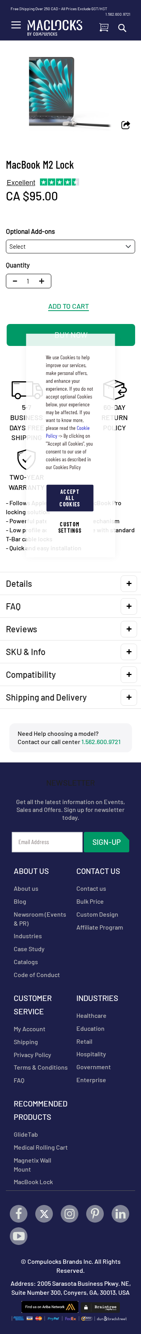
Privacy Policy (32, 1054)
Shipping (26, 1041)
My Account (29, 1028)
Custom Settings (70, 526)
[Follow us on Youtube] (18, 1236)
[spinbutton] (28, 281)
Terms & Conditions (41, 1067)
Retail (84, 1041)
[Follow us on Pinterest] (95, 1214)
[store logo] (54, 26)
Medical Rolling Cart (41, 1147)
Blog (20, 901)
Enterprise (91, 1079)
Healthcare (91, 1015)
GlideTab (26, 1134)
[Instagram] (69, 1214)
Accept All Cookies (70, 497)
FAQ (19, 1080)
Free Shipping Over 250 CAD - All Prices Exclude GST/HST (59, 8)
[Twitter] (44, 1214)
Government (93, 1066)
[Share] (126, 125)
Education (90, 1028)
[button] (44, 281)
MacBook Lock (33, 1181)
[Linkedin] (120, 1214)
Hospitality (91, 1053)
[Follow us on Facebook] (18, 1214)
